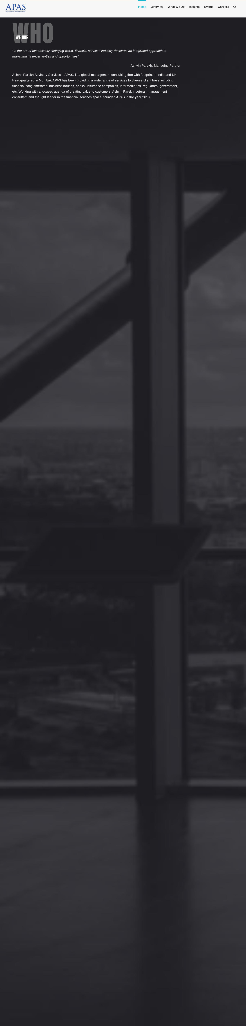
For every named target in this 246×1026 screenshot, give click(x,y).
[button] (234, 6)
